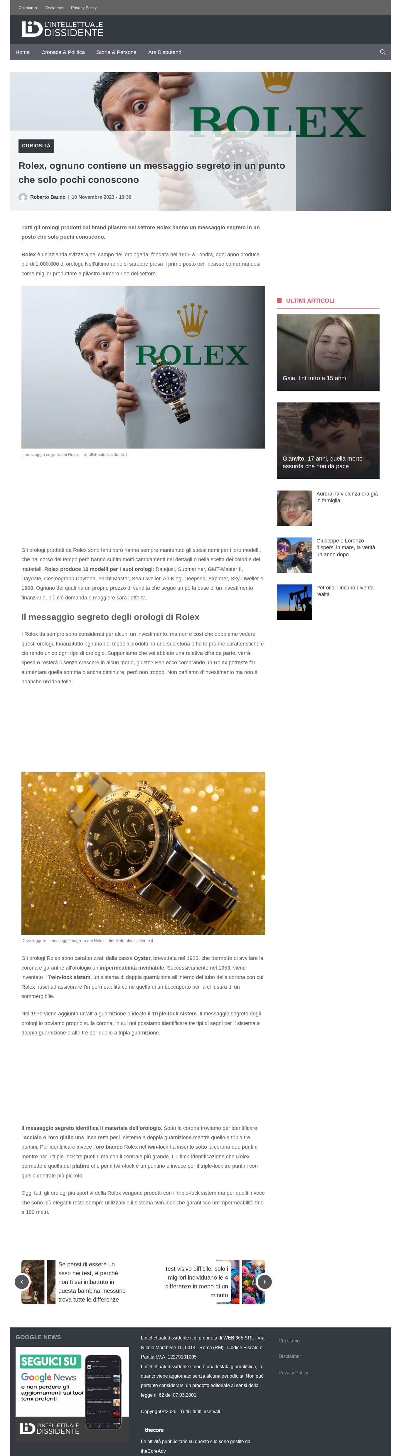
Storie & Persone (117, 52)
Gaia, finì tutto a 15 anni (314, 378)
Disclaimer (54, 7)
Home (23, 52)
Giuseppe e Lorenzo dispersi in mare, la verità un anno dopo (345, 547)
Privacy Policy (84, 7)
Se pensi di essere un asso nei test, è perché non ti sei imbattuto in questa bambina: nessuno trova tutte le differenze (92, 1282)
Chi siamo (27, 7)
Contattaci (234, 1411)
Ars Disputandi (165, 52)
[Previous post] (22, 1282)
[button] (382, 52)
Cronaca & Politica (63, 52)
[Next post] (265, 1282)
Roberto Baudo (47, 197)
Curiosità (36, 145)
